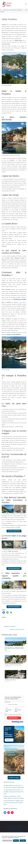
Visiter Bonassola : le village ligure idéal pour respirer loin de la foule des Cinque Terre (14, 648)
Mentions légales (14, 829)
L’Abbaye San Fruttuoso (10, 679)
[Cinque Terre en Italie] (7, 4)
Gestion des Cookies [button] (7, 840)
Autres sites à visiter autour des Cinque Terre (13, 10)
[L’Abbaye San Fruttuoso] (15, 674)
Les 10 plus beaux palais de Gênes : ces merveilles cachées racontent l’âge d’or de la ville (14, 791)
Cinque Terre (18, 40)
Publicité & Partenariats (14, 831)
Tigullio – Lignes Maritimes (14, 334)
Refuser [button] (16, 840)
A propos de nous (14, 825)
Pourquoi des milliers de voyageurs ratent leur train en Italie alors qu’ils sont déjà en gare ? (13, 802)
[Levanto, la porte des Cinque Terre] (15, 659)
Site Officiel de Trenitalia (19, 299)
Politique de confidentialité (14, 827)
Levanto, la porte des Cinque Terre (13, 664)
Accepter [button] (23, 840)
